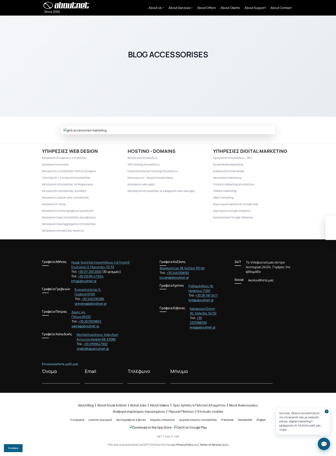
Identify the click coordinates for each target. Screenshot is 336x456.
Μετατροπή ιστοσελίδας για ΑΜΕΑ (64, 191)
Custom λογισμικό (100, 420)
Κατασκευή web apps (141, 184)
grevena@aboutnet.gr (91, 303)
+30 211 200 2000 (89, 272)
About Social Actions (112, 405)
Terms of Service (210, 444)
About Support (255, 8)
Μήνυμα (179, 371)
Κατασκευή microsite (55, 164)
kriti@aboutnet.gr (201, 300)
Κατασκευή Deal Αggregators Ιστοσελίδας (69, 224)
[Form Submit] (285, 379)
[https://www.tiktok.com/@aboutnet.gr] (271, 289)
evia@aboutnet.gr (203, 327)
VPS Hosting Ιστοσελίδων (144, 164)
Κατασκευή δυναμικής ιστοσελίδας (64, 158)
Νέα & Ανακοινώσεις (243, 405)
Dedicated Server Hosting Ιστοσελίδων (153, 171)
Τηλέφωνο (139, 371)
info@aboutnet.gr (84, 281)
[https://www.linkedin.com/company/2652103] (263, 289)
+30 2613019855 (89, 321)
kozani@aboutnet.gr (174, 277)
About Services (180, 8)
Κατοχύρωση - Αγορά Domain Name (150, 177)
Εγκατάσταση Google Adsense (233, 217)
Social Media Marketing (228, 164)
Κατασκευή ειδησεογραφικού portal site (68, 211)
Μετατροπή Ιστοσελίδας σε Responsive (67, 184)
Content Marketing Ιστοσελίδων (233, 184)
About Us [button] (155, 8)
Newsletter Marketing (227, 177)
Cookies (13, 448)
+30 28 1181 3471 (206, 295)
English (261, 420)
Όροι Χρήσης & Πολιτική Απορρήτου (199, 405)
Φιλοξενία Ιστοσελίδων (142, 158)
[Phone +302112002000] (331, 222)
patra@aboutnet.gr (85, 326)
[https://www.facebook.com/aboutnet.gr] (235, 289)
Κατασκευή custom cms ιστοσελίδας (65, 197)
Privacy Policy (184, 444)
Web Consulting (223, 197)
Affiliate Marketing (224, 191)
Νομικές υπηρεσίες (162, 420)
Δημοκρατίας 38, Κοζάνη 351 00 (182, 268)
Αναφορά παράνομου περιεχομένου (139, 411)
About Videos (159, 405)
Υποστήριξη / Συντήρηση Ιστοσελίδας (66, 177)
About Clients (230, 8)
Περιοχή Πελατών (181, 411)
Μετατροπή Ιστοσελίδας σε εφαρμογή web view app (161, 191)
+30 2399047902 (95, 344)
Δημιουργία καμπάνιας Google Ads (235, 204)
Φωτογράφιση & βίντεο (131, 420)
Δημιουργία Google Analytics (232, 211)
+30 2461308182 (177, 273)
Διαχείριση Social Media (228, 171)
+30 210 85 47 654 (90, 276)
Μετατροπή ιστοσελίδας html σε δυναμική (69, 171)
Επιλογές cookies (210, 411)
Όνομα (49, 371)
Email (90, 371)
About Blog (86, 405)
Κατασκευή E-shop (54, 204)
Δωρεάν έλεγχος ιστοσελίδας (198, 420)
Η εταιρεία (77, 420)
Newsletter (245, 420)
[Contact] (331, 234)
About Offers (206, 8)
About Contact (281, 8)
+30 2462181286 (92, 299)
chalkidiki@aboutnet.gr (93, 349)
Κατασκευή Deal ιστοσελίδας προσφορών (69, 217)
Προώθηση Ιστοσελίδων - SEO (232, 158)
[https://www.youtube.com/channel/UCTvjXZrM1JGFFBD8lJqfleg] (249, 289)
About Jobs (138, 405)
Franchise (227, 420)
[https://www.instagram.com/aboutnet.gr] (257, 289)
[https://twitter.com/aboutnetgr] (243, 289)
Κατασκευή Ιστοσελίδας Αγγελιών (63, 230)
